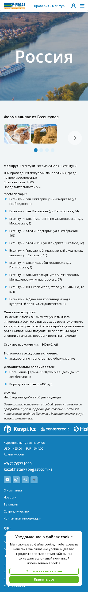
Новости (10, 497)
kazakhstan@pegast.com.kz (28, 469)
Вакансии (11, 504)
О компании (13, 490)
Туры (7, 528)
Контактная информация (22, 518)
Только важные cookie (44, 571)
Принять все (44, 579)
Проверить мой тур (49, 6)
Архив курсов (14, 454)
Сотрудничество (16, 511)
